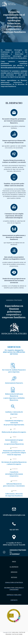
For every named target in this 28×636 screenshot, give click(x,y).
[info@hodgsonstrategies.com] (14, 509)
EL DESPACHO (14, 567)
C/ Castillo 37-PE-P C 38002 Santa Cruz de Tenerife (14, 544)
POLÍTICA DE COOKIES (17, 634)
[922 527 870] (14, 524)
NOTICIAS (14, 577)
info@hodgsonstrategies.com (14, 515)
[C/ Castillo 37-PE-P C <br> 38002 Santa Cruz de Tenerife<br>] (14, 537)
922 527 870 (14, 530)
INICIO (14, 561)
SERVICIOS (14, 572)
